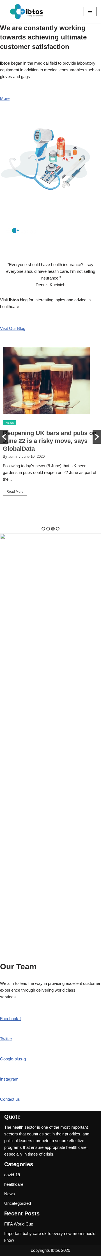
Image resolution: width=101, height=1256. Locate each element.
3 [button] (53, 528)
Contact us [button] (10, 1099)
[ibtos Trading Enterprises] (27, 11)
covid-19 (12, 1174)
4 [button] (57, 528)
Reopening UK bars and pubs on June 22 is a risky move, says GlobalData (50, 440)
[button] (4, 437)
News (10, 422)
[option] (50, 424)
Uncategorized (17, 1203)
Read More (15, 492)
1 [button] (43, 528)
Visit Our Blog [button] (12, 328)
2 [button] (48, 528)
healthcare (13, 1184)
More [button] (5, 98)
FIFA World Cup (18, 1224)
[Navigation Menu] (90, 11)
